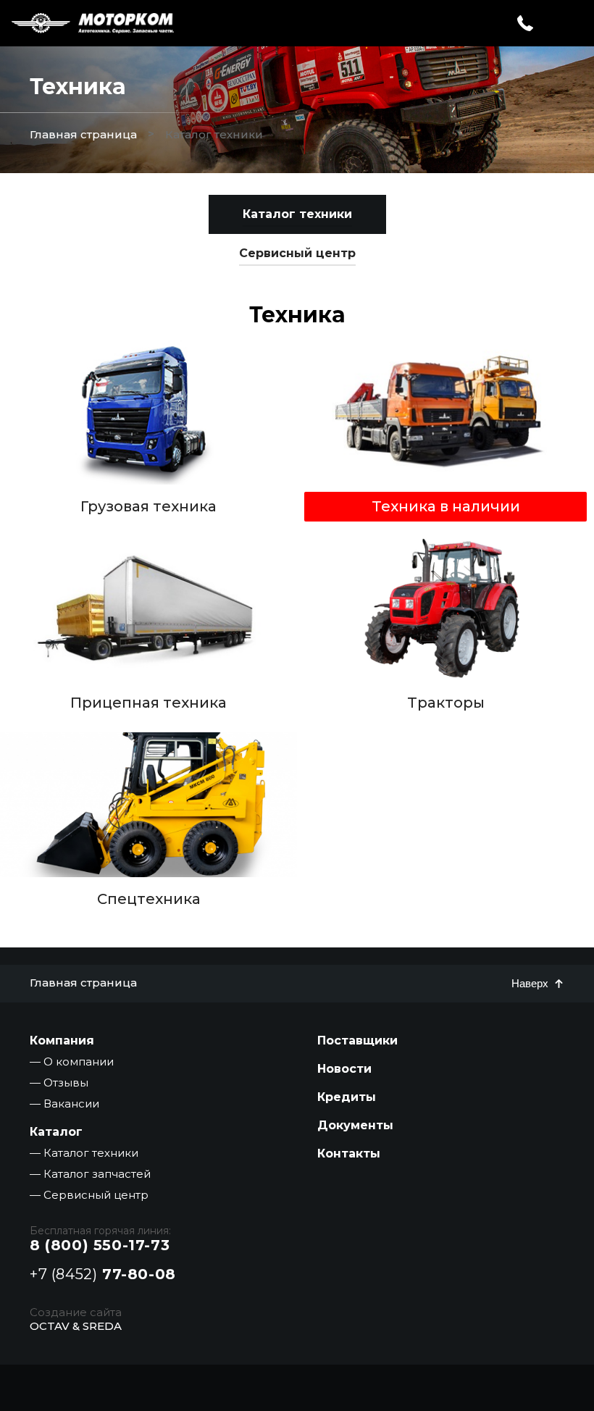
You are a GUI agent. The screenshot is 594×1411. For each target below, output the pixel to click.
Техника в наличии (446, 506)
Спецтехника (149, 898)
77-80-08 (103, 1274)
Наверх (529, 983)
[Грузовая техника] (148, 412)
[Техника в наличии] (445, 412)
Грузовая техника (148, 506)
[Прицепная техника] (148, 608)
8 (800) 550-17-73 (100, 1245)
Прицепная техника (148, 702)
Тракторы (446, 702)
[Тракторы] (445, 608)
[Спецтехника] (148, 804)
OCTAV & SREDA (76, 1326)
